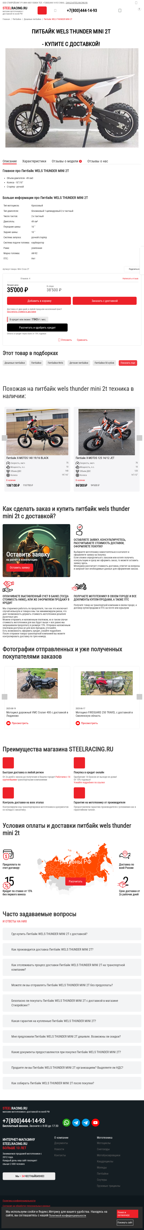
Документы (61, 1143)
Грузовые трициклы (108, 1186)
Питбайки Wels (55, 362)
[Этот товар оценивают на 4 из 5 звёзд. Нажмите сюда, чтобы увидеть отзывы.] (12, 278)
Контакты (60, 1155)
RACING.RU (15, 8)
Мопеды (102, 1167)
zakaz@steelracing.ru (77, 3)
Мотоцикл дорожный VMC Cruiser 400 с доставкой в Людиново (37, 714)
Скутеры (102, 1179)
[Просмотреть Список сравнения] (111, 10)
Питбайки (17, 19)
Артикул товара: (10, 269)
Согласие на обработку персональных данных (26, 1205)
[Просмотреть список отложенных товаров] (120, 10)
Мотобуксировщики (108, 1155)
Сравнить (82, 339)
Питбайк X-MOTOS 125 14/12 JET (95, 458)
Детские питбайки (79, 362)
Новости (59, 1149)
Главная (6, 19)
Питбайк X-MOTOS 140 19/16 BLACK (27, 458)
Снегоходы (103, 1149)
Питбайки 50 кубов (104, 362)
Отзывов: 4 (25, 278)
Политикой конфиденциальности (67, 1215)
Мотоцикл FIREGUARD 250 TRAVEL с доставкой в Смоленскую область (104, 714)
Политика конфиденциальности (19, 1200)
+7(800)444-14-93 (50, 3)
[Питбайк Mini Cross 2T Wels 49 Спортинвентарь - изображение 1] (72, 98)
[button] (132, 269)
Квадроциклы (105, 1161)
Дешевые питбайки (32, 19)
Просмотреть (20, 723)
